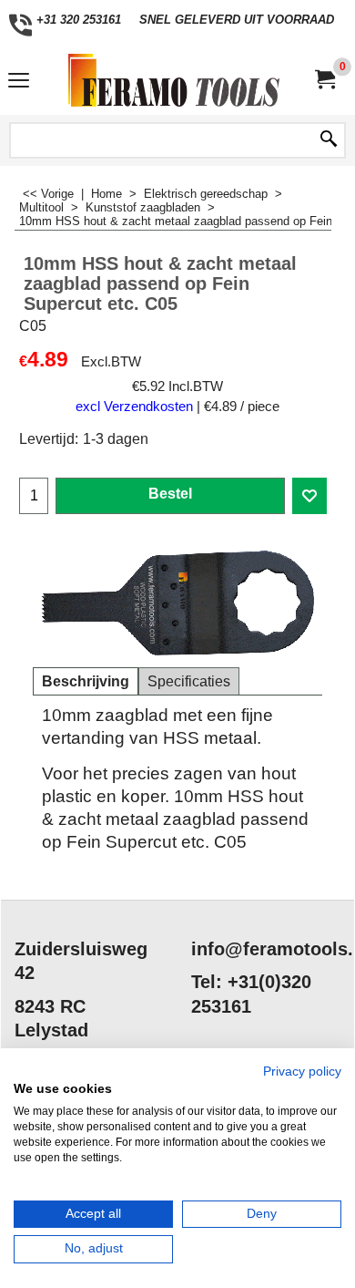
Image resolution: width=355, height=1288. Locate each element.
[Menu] (18, 82)
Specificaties (188, 681)
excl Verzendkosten (134, 406)
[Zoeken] (328, 140)
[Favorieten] (309, 496)
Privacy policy (302, 1071)
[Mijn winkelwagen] (324, 79)
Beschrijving (85, 681)
